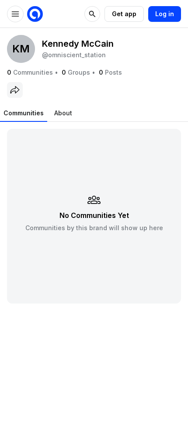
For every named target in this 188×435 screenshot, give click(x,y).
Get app (124, 13)
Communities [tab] (23, 113)
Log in (164, 13)
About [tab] (63, 113)
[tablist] (38, 113)
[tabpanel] (94, 216)
